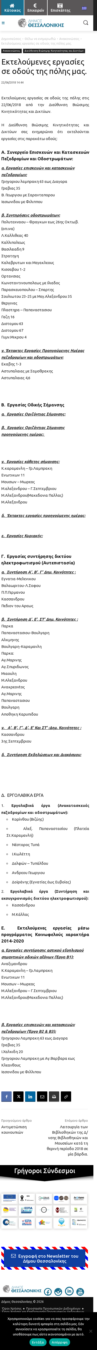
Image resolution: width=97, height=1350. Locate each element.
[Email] (42, 1096)
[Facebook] (6, 1096)
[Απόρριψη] (90, 1331)
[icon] (48, 1294)
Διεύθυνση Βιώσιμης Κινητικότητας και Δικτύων (54, 50)
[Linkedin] (30, 1096)
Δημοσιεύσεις (11, 38)
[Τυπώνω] (54, 1096)
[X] (18, 1096)
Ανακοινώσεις (69, 38)
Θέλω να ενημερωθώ (40, 38)
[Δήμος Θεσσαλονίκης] (41, 23)
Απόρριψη (60, 1342)
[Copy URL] (66, 1096)
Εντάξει (38, 1342)
